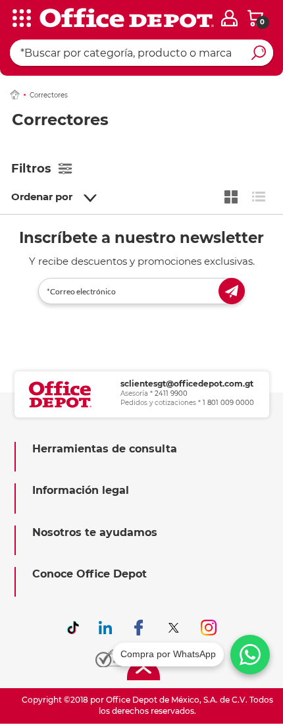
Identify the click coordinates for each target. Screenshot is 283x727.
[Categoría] (19, 19)
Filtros (31, 168)
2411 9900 (171, 393)
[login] (229, 18)
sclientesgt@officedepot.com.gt (186, 384)
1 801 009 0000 (228, 402)
